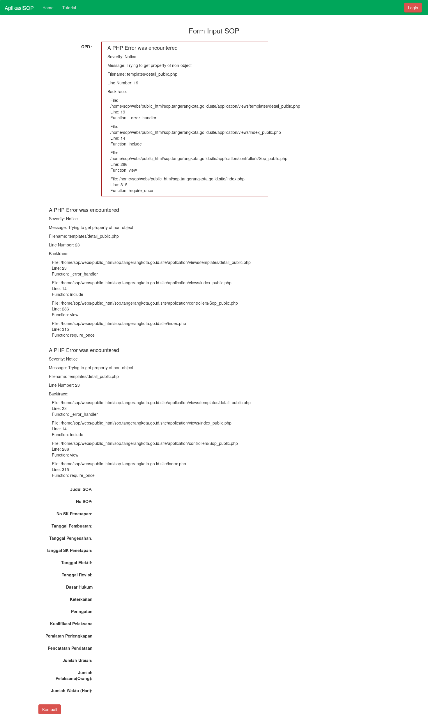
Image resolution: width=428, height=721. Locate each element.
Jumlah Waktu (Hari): (72, 690)
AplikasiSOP (19, 7)
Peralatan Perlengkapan (69, 636)
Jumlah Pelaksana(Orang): (74, 675)
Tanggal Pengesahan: (71, 538)
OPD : (87, 46)
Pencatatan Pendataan (70, 648)
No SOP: (84, 501)
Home (48, 7)
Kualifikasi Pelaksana (71, 623)
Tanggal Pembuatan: (72, 526)
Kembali (49, 709)
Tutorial (69, 7)
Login (413, 7)
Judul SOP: (81, 489)
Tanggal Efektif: (77, 562)
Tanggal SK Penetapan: (69, 550)
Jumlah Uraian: (78, 660)
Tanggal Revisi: (77, 575)
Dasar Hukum (79, 587)
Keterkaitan (81, 599)
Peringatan (82, 611)
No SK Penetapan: (74, 513)
